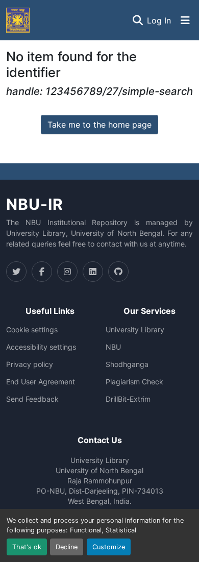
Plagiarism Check (134, 381)
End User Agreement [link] (40, 381)
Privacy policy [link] (29, 364)
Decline (67, 547)
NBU (113, 347)
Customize (108, 547)
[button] (18, 20)
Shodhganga (127, 364)
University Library (135, 329)
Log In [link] (159, 20)
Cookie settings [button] (32, 329)
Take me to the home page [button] (99, 124)
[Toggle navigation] (185, 20)
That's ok (26, 547)
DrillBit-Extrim (128, 399)
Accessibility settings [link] (41, 347)
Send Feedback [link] (32, 399)
